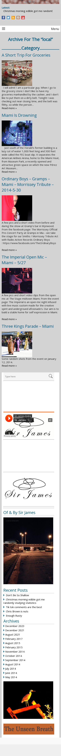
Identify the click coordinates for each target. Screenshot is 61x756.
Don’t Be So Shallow (17, 595)
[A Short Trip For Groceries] (30, 73)
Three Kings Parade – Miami (28, 326)
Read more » (9, 108)
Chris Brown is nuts (17, 611)
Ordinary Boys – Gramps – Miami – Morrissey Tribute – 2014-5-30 (28, 184)
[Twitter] (8, 17)
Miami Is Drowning (19, 115)
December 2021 (14, 630)
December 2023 (14, 626)
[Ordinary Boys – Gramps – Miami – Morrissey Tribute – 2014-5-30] (30, 208)
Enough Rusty (14, 615)
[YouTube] (23, 17)
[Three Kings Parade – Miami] (30, 344)
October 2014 (13, 655)
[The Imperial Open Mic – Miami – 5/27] (30, 280)
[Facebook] (3, 17)
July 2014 (10, 668)
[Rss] (13, 17)
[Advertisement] (29, 398)
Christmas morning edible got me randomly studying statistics (24, 601)
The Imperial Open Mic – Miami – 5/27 (24, 259)
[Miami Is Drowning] (30, 133)
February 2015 (14, 647)
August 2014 (12, 664)
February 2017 (14, 638)
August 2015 (12, 643)
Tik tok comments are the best (24, 607)
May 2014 (11, 677)
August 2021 (12, 634)
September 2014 (15, 660)
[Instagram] (18, 17)
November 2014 (15, 651)
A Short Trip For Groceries (26, 55)
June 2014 (11, 673)
